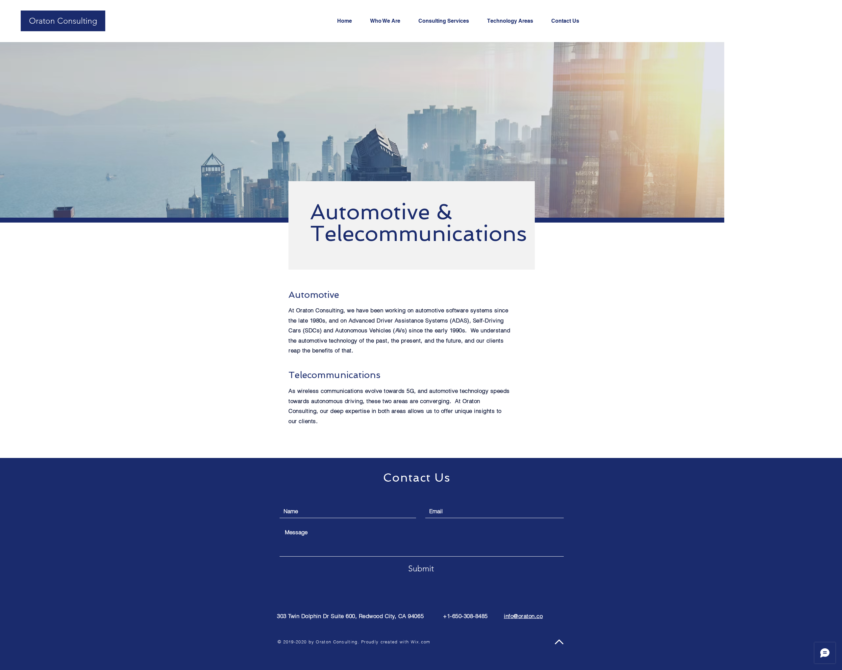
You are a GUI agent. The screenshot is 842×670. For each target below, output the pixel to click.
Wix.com (421, 641)
